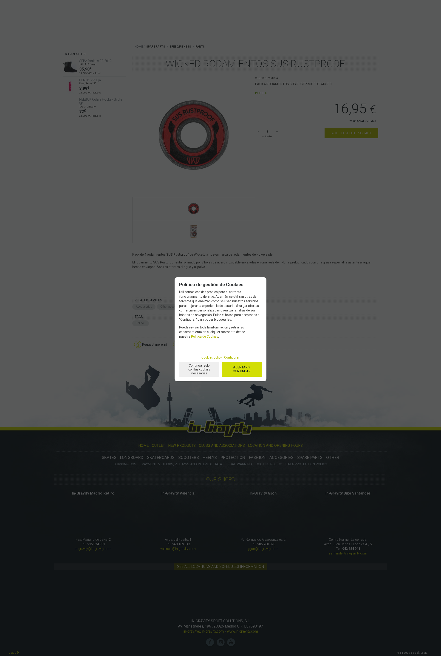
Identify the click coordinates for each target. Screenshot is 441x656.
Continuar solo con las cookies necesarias (199, 369)
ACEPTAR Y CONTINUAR (242, 369)
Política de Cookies (204, 336)
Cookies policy (211, 357)
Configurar (232, 357)
